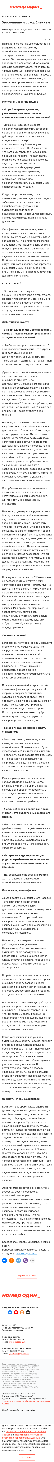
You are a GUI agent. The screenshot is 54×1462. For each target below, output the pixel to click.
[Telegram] (18, 1260)
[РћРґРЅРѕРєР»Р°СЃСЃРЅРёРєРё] (11, 1260)
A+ (50, 40)
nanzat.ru (30, 1410)
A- (46, 40)
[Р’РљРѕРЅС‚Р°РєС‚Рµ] (4, 1260)
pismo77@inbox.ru (26, 1253)
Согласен (27, 1457)
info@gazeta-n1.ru (17, 1342)
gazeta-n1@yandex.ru (19, 1353)
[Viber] (25, 1260)
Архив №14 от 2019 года (16, 16)
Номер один (26, 7)
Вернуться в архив (27, 1275)
